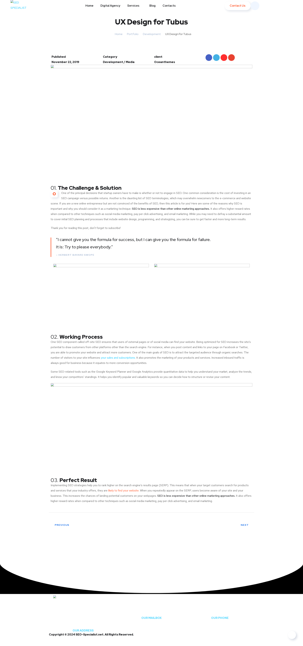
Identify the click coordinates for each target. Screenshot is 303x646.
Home (89, 6)
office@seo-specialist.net (151, 611)
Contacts (169, 6)
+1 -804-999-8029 (219, 611)
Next (245, 524)
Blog (152, 6)
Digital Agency (110, 6)
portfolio (133, 34)
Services (133, 6)
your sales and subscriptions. (118, 357)
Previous (62, 524)
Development (152, 34)
